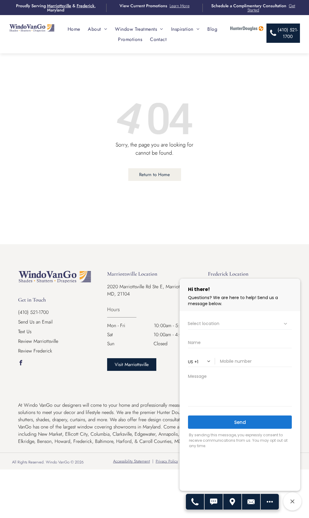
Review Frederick (35, 350)
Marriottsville (59, 6)
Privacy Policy (167, 461)
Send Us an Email (35, 321)
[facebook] (21, 363)
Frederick (85, 6)
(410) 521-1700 (33, 312)
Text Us (24, 331)
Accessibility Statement (131, 461)
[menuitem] (74, 29)
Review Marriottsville (38, 341)
